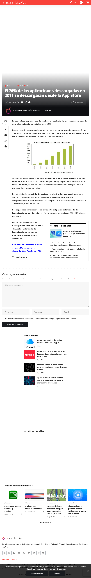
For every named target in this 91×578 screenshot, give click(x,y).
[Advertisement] (45, 22)
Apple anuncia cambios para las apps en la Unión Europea (74, 233)
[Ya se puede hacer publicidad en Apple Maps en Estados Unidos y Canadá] (56, 495)
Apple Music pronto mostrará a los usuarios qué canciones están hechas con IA (51, 354)
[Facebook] (34, 553)
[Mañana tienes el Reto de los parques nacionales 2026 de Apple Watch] (29, 367)
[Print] (29, 102)
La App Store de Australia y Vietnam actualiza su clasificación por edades (64, 256)
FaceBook (31, 251)
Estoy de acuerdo (37, 573)
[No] (88, 571)
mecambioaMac (21, 110)
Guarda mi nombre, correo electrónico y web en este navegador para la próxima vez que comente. (40, 319)
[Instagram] (38, 553)
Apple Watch (41, 373)
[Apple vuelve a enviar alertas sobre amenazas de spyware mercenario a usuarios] (29, 380)
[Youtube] (43, 553)
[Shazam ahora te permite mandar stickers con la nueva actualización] (77, 495)
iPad (21, 86)
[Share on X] (18, 102)
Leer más (57, 573)
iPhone (28, 86)
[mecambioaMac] (14, 2)
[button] (71, 2)
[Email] (22, 102)
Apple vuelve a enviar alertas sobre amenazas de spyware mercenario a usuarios (50, 380)
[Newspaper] (9, 553)
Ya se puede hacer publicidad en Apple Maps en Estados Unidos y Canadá (55, 510)
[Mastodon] (29, 553)
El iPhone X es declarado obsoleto (33, 507)
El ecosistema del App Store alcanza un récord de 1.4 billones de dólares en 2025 (66, 244)
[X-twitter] (24, 553)
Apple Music (41, 360)
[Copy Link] (25, 102)
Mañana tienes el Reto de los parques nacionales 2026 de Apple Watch (52, 367)
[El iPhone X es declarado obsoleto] (34, 495)
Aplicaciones (11, 86)
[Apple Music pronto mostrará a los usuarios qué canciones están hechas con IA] (29, 354)
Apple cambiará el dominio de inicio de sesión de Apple (50, 341)
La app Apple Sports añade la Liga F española (12, 508)
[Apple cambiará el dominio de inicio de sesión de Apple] (29, 343)
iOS (38, 386)
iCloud (39, 346)
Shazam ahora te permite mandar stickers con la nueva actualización (77, 510)
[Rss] (4, 553)
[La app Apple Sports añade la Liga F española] (13, 495)
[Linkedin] (19, 553)
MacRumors (21, 257)
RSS (39, 251)
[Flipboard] (14, 553)
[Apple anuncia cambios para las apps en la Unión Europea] (55, 233)
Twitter (22, 251)
